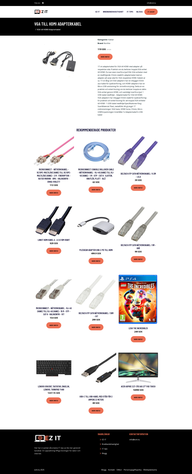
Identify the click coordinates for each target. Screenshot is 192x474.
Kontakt (111, 470)
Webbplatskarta (150, 470)
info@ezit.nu (151, 3)
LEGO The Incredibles (138, 328)
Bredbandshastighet (113, 12)
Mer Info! (105, 57)
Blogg (139, 12)
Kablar (111, 39)
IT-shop (151, 12)
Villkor (119, 470)
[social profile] (43, 3)
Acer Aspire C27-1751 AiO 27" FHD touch (138, 386)
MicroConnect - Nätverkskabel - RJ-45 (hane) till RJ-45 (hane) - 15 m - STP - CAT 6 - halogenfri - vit (54, 311)
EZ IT (97, 12)
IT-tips (130, 12)
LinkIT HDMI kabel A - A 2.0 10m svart (54, 239)
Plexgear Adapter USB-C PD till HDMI (96, 250)
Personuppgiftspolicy (133, 470)
